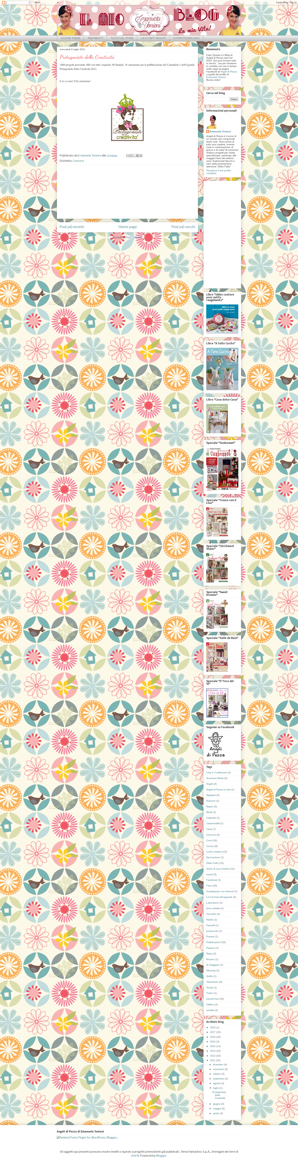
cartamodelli (213, 823)
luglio (216, 1088)
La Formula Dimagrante (219, 897)
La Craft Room (153, 38)
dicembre (218, 1064)
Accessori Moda (215, 778)
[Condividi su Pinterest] (141, 155)
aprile (216, 1113)
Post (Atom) (134, 237)
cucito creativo (214, 851)
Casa (209, 829)
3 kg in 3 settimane (216, 772)
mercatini (211, 914)
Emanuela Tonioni (216, 77)
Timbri (209, 993)
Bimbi (209, 812)
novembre (219, 1069)
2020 (213, 1027)
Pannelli (210, 925)
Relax (209, 953)
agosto (217, 1083)
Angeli (209, 783)
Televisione (212, 981)
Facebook (211, 880)
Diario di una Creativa (218, 868)
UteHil (135, 1155)
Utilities (210, 1004)
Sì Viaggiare (213, 964)
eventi (209, 874)
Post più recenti (72, 227)
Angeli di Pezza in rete (218, 789)
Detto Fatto (212, 863)
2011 (213, 1060)
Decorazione (213, 857)
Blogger (161, 1155)
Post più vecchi (183, 227)
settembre (219, 1078)
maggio (217, 1108)
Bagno (209, 806)
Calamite (211, 817)
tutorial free (212, 998)
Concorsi (78, 161)
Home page (70, 38)
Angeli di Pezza (228, 71)
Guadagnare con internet (220, 891)
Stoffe (209, 976)
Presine (210, 936)
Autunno (210, 800)
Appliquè (211, 795)
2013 (213, 1050)
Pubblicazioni (213, 942)
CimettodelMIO (186, 38)
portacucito (212, 931)
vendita (210, 1010)
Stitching (211, 970)
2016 (213, 1037)
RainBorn (95, 38)
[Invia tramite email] (128, 155)
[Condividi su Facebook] (137, 155)
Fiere (209, 885)
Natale (209, 919)
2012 (213, 1055)
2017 (213, 1032)
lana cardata (213, 908)
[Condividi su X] (134, 155)
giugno (217, 1103)
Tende (209, 987)
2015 (213, 1041)
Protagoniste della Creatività (87, 57)
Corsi (209, 840)
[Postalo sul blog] (131, 155)
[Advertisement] (127, 192)
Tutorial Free (122, 38)
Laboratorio (212, 902)
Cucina (210, 846)
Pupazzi (210, 948)
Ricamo (210, 959)
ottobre (217, 1073)
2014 (213, 1046)
